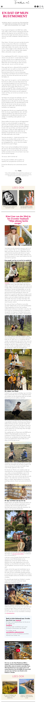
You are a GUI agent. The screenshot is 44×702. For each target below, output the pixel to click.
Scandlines (9, 625)
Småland (7, 282)
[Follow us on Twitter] (40, 6)
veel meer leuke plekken (18, 553)
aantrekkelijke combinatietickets (15, 632)
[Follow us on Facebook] (35, 6)
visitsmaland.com (10, 613)
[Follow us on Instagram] (38, 6)
